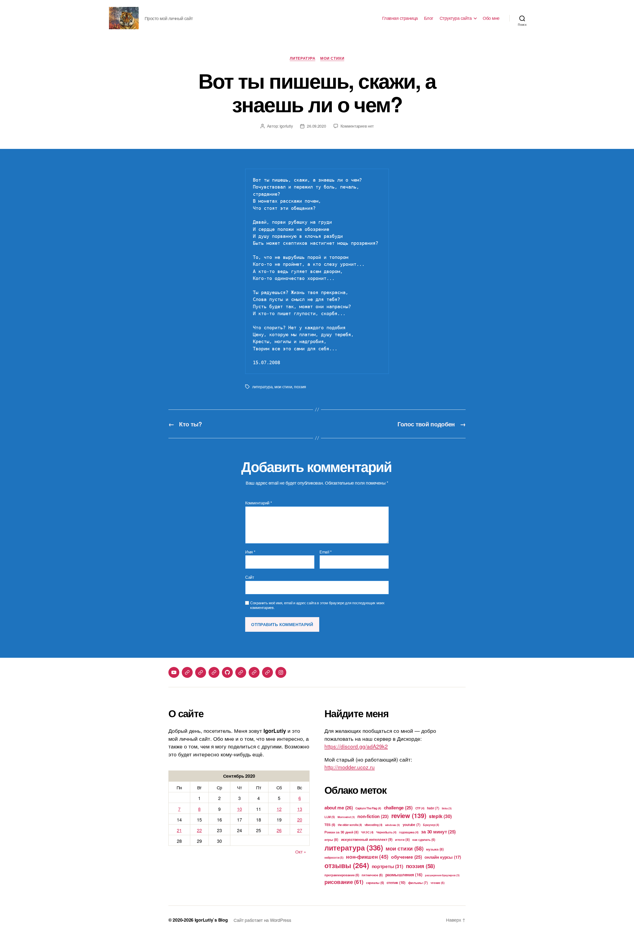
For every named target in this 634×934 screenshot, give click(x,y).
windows (392, 825)
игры (331, 839)
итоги (402, 839)
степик (396, 882)
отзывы (346, 865)
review (408, 815)
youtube (412, 824)
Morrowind (346, 817)
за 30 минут (438, 831)
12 (279, 809)
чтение (438, 882)
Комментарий (258, 503)
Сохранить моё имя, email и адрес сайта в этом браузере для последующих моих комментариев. (317, 605)
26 (279, 830)
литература (262, 386)
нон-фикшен (367, 856)
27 (299, 830)
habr (433, 808)
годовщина (409, 832)
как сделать (423, 839)
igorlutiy (286, 126)
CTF (419, 808)
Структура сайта (456, 18)
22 (199, 830)
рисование (343, 882)
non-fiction (373, 816)
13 (299, 809)
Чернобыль (386, 832)
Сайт (249, 576)
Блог (428, 18)
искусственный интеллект (367, 839)
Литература (303, 58)
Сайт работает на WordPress (262, 920)
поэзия (300, 386)
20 (299, 819)
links (447, 808)
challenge (398, 807)
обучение (406, 856)
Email (325, 552)
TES (329, 824)
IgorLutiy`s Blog (211, 920)
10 (239, 809)
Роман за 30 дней (341, 831)
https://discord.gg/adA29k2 (356, 746)
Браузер (431, 825)
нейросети (333, 857)
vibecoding (373, 825)
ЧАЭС (367, 832)
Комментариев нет (357, 126)
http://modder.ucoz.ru (349, 767)
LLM (329, 817)
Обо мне (491, 18)
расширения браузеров (442, 875)
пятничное (372, 875)
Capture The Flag (368, 808)
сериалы (375, 882)
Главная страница (400, 18)
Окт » (300, 851)
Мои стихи (332, 58)
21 (179, 830)
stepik (440, 816)
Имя (250, 552)
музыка (435, 849)
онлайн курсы (442, 857)
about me (338, 807)
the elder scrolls (350, 825)
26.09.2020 (316, 126)
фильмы (418, 882)
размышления (404, 875)
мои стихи (283, 386)
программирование (341, 875)
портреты (387, 866)
